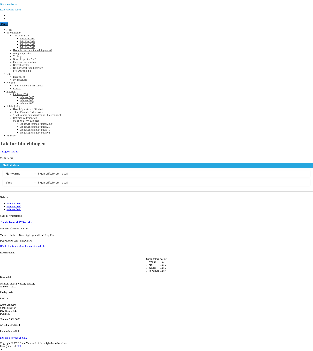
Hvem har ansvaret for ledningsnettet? (32, 50)
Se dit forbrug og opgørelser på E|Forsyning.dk (37, 115)
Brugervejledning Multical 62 (35, 132)
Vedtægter (18, 56)
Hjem (9, 29)
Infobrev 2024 (27, 100)
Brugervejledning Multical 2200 (36, 123)
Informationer (14, 32)
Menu (4, 24)
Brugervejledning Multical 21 (35, 126)
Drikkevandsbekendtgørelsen (28, 68)
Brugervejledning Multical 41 (35, 129)
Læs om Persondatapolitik (13, 337)
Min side (11, 135)
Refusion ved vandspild (25, 118)
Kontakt (11, 82)
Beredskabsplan (21, 65)
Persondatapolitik (22, 70)
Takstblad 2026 (21, 35)
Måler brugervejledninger (26, 120)
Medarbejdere (20, 79)
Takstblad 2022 (27, 47)
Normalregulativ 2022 (24, 59)
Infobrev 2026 (20, 94)
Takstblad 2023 (27, 44)
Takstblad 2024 (27, 41)
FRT (18, 346)
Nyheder (11, 91)
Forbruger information (24, 62)
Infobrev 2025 (27, 97)
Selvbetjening (14, 106)
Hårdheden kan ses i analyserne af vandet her (23, 246)
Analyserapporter (22, 53)
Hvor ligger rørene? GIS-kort (28, 109)
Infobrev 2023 (27, 103)
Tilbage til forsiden (9, 151)
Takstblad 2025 (27, 38)
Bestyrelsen (19, 76)
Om (8, 73)
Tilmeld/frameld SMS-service (28, 85)
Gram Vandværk (8, 4)
